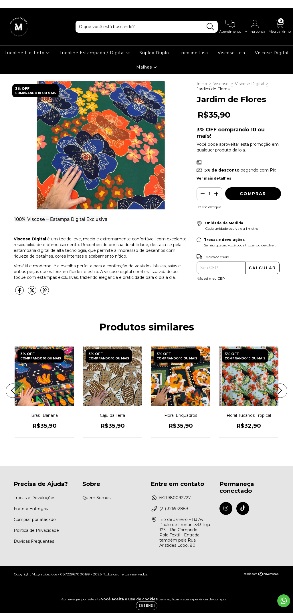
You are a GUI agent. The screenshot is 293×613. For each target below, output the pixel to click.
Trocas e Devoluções (34, 497)
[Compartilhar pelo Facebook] (20, 292)
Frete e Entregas (31, 508)
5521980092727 (175, 497)
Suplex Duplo (154, 52)
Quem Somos (96, 497)
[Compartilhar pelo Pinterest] (44, 292)
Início (202, 83)
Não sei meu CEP (211, 278)
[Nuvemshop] (261, 575)
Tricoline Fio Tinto (25, 52)
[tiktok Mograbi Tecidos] (16, 4)
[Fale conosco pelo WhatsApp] (283, 600)
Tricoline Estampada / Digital (93, 52)
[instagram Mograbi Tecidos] (8, 4)
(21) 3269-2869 (173, 508)
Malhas (144, 67)
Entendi (146, 606)
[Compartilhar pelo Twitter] (32, 292)
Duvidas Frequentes (34, 541)
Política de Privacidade (36, 530)
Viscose (221, 83)
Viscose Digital (271, 52)
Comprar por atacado (35, 519)
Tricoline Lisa (193, 52)
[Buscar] (210, 27)
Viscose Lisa (231, 52)
